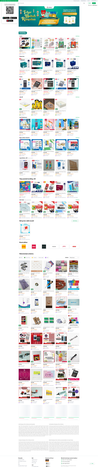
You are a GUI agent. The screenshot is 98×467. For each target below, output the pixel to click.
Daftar (94, 3)
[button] (93, 5)
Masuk (90, 3)
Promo (89, 0)
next (78, 16)
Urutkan (66, 257)
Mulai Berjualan (83, 0)
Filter (21, 257)
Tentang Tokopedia (76, 0)
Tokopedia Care (94, 0)
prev (19, 16)
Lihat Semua (77, 36)
